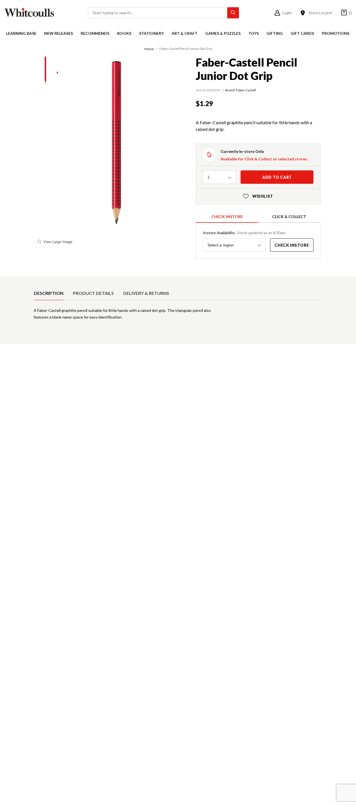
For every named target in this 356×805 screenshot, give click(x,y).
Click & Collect (289, 216)
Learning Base (21, 33)
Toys (253, 33)
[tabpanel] (178, 316)
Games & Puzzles (223, 33)
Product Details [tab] (93, 293)
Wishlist (258, 196)
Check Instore (227, 216)
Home (149, 49)
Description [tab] (48, 293)
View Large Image (57, 242)
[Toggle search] (233, 12)
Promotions (335, 33)
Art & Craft (184, 33)
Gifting (274, 33)
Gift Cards (302, 33)
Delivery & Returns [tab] (146, 293)
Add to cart (277, 177)
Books (124, 33)
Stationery (151, 33)
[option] (49, 293)
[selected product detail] (36, 281)
